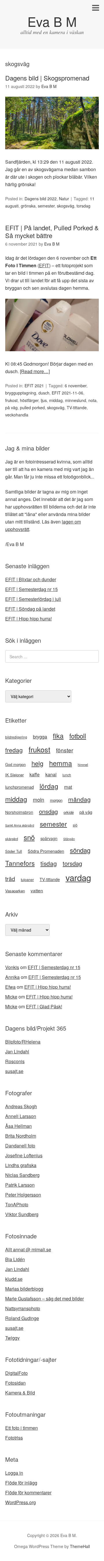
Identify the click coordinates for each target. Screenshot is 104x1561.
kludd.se (14, 1279)
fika (58, 736)
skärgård (11, 838)
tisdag (48, 863)
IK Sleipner (14, 774)
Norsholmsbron (19, 812)
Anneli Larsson (20, 1116)
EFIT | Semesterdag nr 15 (31, 589)
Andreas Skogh (21, 1106)
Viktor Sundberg (21, 1214)
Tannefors (20, 863)
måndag (79, 799)
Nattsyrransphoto (22, 1308)
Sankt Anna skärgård (19, 825)
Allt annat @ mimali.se (28, 1249)
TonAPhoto (16, 1204)
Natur (64, 198)
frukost (11, 400)
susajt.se (14, 1071)
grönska (28, 206)
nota (92, 400)
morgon (56, 800)
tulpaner (27, 879)
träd (10, 878)
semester (46, 206)
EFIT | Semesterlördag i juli (33, 599)
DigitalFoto (16, 1373)
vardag (78, 877)
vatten (37, 890)
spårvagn (48, 838)
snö (29, 837)
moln (38, 799)
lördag (49, 785)
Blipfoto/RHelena (22, 1041)
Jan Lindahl (17, 1051)
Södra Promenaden (46, 851)
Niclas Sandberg (22, 1175)
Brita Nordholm (20, 1135)
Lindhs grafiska (20, 1165)
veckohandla (16, 415)
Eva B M (52, 21)
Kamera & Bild (20, 1392)
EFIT (44, 265)
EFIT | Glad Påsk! (44, 1006)
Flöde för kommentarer (28, 1492)
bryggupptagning (20, 393)
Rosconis (15, 1061)
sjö (75, 825)
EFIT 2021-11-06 (67, 393)
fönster (64, 750)
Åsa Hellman (18, 1126)
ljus (44, 400)
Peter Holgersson (23, 1194)
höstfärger (29, 400)
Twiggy (12, 1337)
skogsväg (65, 206)
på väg (11, 407)
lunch (66, 774)
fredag (14, 749)
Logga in (14, 1473)
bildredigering (16, 736)
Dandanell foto (20, 1145)
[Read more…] (35, 371)
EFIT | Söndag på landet (30, 608)
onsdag (48, 811)
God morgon (15, 764)
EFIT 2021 (34, 385)
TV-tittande (77, 407)
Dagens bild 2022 (41, 198)
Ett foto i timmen (21, 1427)
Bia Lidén (15, 1259)
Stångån (69, 839)
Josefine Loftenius (23, 1155)
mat (68, 786)
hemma (60, 763)
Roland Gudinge (22, 1318)
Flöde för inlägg (21, 1482)
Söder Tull (13, 851)
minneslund (75, 400)
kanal (51, 774)
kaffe (34, 774)
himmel (83, 764)
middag (56, 400)
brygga (40, 736)
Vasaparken (15, 890)
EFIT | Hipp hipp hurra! (28, 618)
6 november (75, 385)
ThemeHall (80, 1546)
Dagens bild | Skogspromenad (47, 77)
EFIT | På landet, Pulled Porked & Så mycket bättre (52, 231)
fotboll (77, 735)
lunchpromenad (19, 787)
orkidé (69, 812)
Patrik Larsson (20, 1185)
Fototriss (14, 1437)
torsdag (83, 206)
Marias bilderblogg (24, 1288)
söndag (80, 850)
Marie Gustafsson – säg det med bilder (44, 1298)
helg (37, 763)
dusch (43, 393)
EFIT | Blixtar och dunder (30, 579)
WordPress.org (20, 1502)
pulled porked (32, 407)
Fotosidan (15, 1382)
